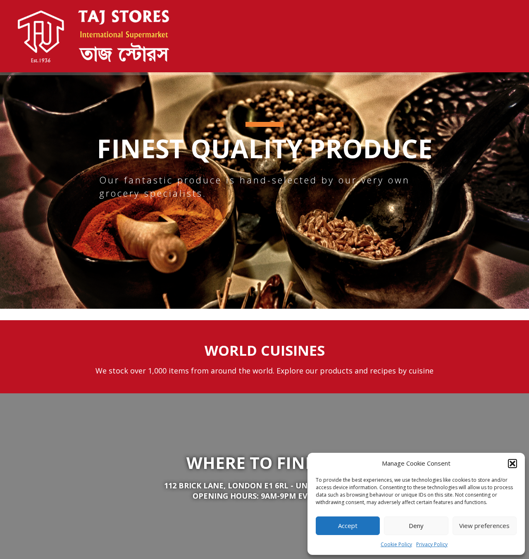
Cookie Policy (396, 544)
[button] (512, 463)
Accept (347, 525)
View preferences (484, 525)
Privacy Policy (432, 544)
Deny (416, 525)
